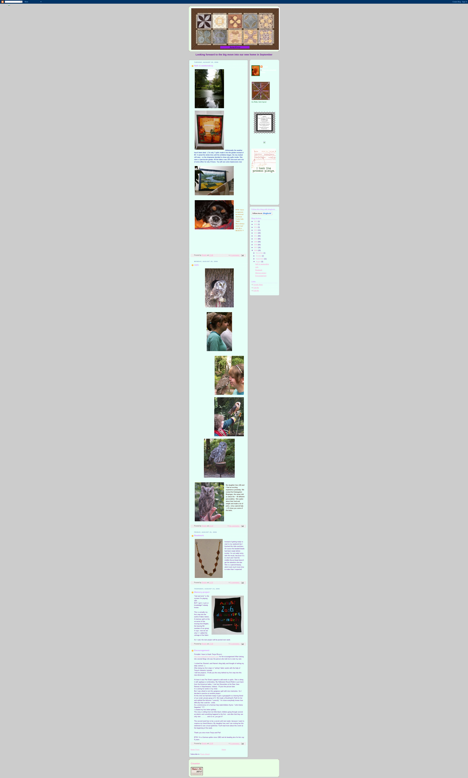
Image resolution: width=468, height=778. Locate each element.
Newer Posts (195, 749)
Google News (258, 285)
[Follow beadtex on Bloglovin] (262, 214)
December (259, 253)
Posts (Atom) (205, 754)
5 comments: (235, 582)
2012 (256, 233)
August (258, 262)
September (260, 259)
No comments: (234, 526)
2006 (256, 250)
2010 (256, 239)
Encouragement (201, 650)
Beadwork (199, 535)
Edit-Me (256, 288)
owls (196, 265)
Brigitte (265, 67)
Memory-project (202, 592)
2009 (256, 242)
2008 (256, 245)
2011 (256, 236)
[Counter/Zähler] (197, 775)
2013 (256, 230)
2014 (256, 227)
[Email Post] (242, 255)
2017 (256, 221)
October (259, 256)
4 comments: (235, 255)
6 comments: (235, 743)
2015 (256, 224)
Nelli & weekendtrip (203, 66)
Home (224, 749)
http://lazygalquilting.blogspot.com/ (206, 657)
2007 (256, 247)
